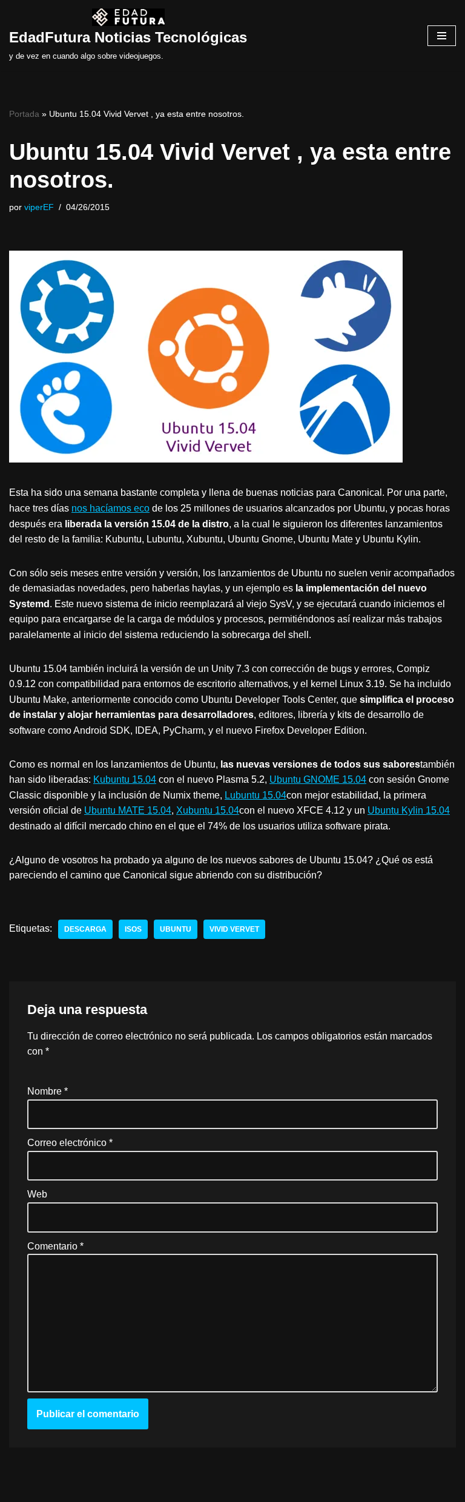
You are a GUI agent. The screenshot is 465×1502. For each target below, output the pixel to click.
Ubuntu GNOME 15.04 (317, 779)
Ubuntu (175, 929)
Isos (133, 929)
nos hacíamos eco (110, 508)
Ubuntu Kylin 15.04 (409, 810)
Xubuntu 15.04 (207, 810)
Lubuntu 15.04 (255, 795)
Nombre (47, 1091)
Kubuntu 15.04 (124, 779)
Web (37, 1194)
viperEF (39, 207)
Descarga (85, 929)
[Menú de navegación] (441, 35)
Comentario (55, 1246)
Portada (24, 114)
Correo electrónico (70, 1143)
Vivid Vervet (234, 929)
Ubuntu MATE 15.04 (127, 810)
